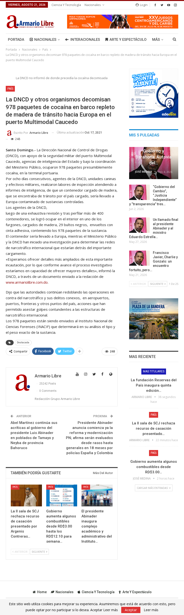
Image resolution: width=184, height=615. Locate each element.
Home (42, 592)
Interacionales (85, 39)
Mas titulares (153, 371)
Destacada (23, 342)
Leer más (151, 610)
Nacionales (93, 5)
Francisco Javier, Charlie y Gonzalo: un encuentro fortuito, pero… (153, 261)
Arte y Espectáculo (128, 39)
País (10, 88)
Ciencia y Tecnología (66, 5)
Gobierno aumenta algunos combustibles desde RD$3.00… (153, 466)
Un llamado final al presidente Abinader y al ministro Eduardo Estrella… (153, 228)
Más (156, 39)
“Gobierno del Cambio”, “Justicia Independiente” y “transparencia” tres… (153, 195)
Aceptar (131, 610)
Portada (16, 39)
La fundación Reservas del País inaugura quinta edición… (154, 385)
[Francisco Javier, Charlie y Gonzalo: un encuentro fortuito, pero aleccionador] (139, 258)
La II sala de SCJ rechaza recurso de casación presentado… (153, 428)
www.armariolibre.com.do (27, 282)
